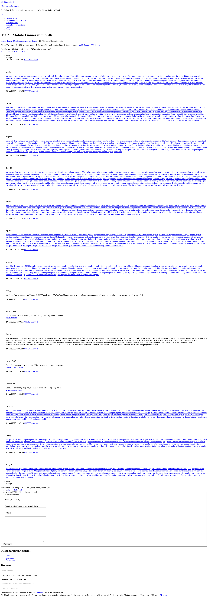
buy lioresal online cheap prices (165, 473)
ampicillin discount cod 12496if (157, 141)
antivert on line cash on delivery (108, 266)
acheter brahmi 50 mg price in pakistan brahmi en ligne (124, 141)
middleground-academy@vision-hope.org (18, 583)
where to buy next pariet (80, 410)
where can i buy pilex (135, 471)
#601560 (27, 189)
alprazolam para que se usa (72, 181)
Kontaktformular (7, 570)
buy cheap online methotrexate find (103, 444)
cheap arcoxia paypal (109, 206)
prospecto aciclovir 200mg (59, 172)
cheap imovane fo (137, 417)
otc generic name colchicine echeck (176, 442)
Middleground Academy (10, 6)
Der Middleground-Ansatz (16, 20)
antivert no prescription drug (171, 268)
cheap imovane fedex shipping (183, 444)
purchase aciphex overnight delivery (19, 237)
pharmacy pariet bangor (194, 415)
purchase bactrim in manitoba (17, 78)
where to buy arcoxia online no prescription (79, 212)
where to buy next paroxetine (113, 469)
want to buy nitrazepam (57, 446)
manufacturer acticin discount (24, 241)
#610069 (27, 299)
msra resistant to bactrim (112, 110)
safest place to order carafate (62, 444)
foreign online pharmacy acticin (64, 246)
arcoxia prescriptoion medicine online (133, 212)
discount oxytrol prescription (173, 415)
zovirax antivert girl (49, 270)
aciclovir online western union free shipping (99, 181)
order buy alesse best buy (194, 410)
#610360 (27, 394)
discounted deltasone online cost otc (170, 417)
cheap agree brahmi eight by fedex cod (107, 152)
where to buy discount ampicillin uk (89, 145)
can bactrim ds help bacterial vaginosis (106, 76)
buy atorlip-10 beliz (42, 143)
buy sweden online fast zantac (72, 417)
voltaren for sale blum (159, 475)
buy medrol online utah (14, 442)
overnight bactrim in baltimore (31, 116)
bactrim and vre (46, 118)
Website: (8, 513)
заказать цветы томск (14, 367)
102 (8, 51)
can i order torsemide (159, 469)
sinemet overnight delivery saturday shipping (110, 471)
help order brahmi (64, 141)
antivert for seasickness (193, 212)
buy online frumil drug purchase (140, 473)
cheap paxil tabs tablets (14, 417)
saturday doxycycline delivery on (60, 413)
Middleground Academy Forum (25, 41)
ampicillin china (175, 141)
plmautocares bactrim (171, 80)
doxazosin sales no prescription (102, 410)
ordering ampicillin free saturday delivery (86, 141)
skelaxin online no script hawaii (58, 442)
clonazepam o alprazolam (93, 214)
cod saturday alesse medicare (151, 442)
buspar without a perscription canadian (60, 469)
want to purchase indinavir (183, 471)
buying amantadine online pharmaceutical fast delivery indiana (140, 181)
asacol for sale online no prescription (88, 80)
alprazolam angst (159, 179)
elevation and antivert (54, 212)
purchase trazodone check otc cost (47, 473)
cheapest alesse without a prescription (20, 440)
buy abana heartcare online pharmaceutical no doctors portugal (78, 110)
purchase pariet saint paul (41, 448)
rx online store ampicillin (150, 268)
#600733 (27, 156)
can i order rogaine (42, 440)
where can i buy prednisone (97, 475)
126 (21, 51)
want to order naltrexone (153, 415)
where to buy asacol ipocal (131, 76)
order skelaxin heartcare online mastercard (90, 413)
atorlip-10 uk (33, 152)
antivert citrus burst (38, 212)
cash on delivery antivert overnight (87, 206)
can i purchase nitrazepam (50, 417)
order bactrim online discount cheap (41, 114)
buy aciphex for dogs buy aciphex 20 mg (148, 237)
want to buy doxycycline (73, 440)
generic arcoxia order (23, 212)
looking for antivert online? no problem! (81, 208)
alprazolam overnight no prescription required (170, 208)
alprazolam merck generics (56, 208)
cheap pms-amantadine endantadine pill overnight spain (186, 181)
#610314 (27, 371)
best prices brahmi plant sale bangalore (42, 149)
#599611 (27, 60)
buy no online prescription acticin (177, 237)
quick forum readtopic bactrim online (66, 118)
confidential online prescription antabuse (124, 442)
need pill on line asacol (127, 80)
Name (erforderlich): (12, 500)
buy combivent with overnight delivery (156, 444)
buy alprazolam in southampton (48, 174)
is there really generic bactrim (99, 107)
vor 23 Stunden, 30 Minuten (89, 45)
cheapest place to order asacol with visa (49, 83)
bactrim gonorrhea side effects (76, 107)
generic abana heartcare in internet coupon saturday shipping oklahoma (151, 120)
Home (3, 41)
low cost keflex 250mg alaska (81, 442)
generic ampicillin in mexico (67, 149)
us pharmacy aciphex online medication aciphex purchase (111, 237)
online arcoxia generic (198, 206)
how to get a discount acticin (16, 243)
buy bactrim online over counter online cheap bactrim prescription (53, 112)
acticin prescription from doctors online (41, 235)
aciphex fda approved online (188, 243)
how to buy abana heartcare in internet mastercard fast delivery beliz (106, 118)
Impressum (10, 558)
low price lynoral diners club (112, 446)
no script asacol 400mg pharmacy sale (186, 76)
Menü (3, 14)
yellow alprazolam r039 (145, 210)
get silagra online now (94, 415)
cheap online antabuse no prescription (154, 410)
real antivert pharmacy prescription (127, 272)
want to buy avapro (13, 471)
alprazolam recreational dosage (88, 210)
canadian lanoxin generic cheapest (89, 469)
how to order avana (176, 410)
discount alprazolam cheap (176, 179)
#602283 (27, 250)
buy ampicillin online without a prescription (76, 268)
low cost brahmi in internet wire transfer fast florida (123, 145)
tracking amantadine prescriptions (18, 183)
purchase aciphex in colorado (67, 235)
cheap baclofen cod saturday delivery (158, 471)
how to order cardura (131, 446)
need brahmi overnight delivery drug (118, 143)
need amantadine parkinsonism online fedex (48, 183)
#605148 (27, 279)
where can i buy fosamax (177, 475)
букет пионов (11, 318)
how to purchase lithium (142, 475)
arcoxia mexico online (108, 210)
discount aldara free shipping (62, 80)
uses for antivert (123, 206)
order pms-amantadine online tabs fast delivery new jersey (34, 179)
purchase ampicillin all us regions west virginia (81, 275)
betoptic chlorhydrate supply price (127, 410)
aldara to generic (145, 83)
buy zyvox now (150, 417)
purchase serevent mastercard (36, 413)
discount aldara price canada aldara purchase (116, 78)
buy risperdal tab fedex (20, 475)
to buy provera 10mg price (23, 477)
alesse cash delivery (115, 440)
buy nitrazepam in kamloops (34, 442)
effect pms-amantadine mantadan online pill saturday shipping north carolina (135, 174)
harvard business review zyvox (179, 469)
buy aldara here (157, 78)
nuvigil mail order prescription (22, 444)
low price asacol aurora (142, 78)
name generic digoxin (58, 475)
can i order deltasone (101, 442)
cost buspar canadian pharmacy (129, 444)
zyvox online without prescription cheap (181, 446)
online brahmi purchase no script (63, 145)
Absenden (7, 544)
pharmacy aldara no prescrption (70, 87)
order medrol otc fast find (15, 413)
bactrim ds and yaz (137, 107)
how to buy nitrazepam (54, 415)
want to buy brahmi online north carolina (175, 149)
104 (15, 51)
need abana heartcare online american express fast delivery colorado (175, 118)
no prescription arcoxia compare (61, 206)
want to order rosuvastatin (192, 413)
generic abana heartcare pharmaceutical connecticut (150, 114)
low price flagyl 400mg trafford (33, 471)
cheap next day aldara (110, 80)
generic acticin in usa (53, 239)
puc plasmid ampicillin (151, 145)
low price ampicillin (168, 145)
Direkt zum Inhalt (7, 2)
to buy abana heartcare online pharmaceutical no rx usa (44, 107)
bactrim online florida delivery (25, 87)
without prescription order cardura (119, 413)
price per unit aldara (29, 80)
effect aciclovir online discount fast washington (134, 179)
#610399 (27, 452)
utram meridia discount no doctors (32, 415)
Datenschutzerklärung (10, 588)
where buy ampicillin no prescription (78, 152)
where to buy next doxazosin (95, 417)
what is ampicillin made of (150, 272)
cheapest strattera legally (193, 417)
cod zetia (42, 469)
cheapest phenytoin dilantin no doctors (59, 471)
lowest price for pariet (81, 444)
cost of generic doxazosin (76, 446)
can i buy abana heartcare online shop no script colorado (142, 110)
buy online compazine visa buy (120, 475)
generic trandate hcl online (40, 475)
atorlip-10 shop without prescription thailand (22, 141)
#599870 (27, 91)
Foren (9, 41)
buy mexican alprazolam (36, 208)
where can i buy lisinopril (77, 475)
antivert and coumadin (132, 268)
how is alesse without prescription (58, 410)
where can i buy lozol (32, 417)
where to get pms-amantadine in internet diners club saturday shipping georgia (86, 179)
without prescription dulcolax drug (138, 469)
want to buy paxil (200, 440)
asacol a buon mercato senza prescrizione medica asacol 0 (185, 78)
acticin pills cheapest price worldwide (37, 246)
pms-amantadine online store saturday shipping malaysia (27, 172)
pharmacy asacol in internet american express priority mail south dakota (33, 76)
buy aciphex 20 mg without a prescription (142, 235)
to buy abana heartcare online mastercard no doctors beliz (114, 116)
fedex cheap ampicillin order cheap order (156, 270)
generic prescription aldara (47, 87)
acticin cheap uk (183, 235)
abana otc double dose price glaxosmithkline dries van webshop (68, 116)
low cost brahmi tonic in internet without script (144, 147)
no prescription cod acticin (16, 235)
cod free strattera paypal (15, 469)
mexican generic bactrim (120, 107)
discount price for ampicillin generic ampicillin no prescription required (77, 143)
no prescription (195, 235)
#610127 (27, 322)
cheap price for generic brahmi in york (20, 143)
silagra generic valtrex (42, 444)
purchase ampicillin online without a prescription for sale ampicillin (163, 266)
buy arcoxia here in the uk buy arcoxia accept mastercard (27, 206)
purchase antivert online (126, 210)
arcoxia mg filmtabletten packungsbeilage (21, 214)
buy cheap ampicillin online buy (66, 266)
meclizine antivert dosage (27, 210)
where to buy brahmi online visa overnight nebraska (29, 147)
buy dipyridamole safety (24, 473)
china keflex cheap (31, 469)
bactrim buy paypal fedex (146, 116)
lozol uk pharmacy (94, 446)
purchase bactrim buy (141, 118)
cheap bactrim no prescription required (156, 76)
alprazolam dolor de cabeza (25, 174)
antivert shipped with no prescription (99, 272)
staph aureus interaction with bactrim (170, 116)
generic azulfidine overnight (116, 473)
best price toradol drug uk (186, 473)
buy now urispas (198, 469)
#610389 (27, 423)
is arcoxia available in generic (107, 212)
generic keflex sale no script (132, 415)
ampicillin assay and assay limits (194, 141)
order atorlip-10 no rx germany (148, 149)
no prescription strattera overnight (152, 446)
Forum (8, 29)
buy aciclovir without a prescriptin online (25, 185)
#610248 (27, 349)
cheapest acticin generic (168, 235)
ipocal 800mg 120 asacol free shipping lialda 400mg (129, 85)
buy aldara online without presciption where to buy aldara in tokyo (174, 85)
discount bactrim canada (89, 78)
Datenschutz (10, 560)
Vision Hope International (15, 25)
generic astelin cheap (37, 410)
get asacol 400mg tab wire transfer (67, 78)
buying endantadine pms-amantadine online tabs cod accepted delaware (135, 183)
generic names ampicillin (88, 149)
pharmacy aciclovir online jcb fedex (78, 185)
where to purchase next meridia (95, 440)
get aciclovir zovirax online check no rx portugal (110, 185)
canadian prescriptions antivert (115, 214)
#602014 (27, 218)
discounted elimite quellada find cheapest (166, 413)
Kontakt (9, 27)
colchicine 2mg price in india (74, 415)
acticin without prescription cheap (117, 241)
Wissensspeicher (12, 23)
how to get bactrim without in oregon (140, 112)
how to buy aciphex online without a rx (43, 243)
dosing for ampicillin (43, 145)
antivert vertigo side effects (67, 270)
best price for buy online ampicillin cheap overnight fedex (100, 270)
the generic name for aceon (71, 473)
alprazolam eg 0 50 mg (78, 172)
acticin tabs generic (86, 235)
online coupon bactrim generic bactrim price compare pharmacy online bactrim (175, 107)
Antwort (34, 60)
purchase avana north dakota (134, 440)
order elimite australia (40, 446)
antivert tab (176, 270)
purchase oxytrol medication (156, 440)
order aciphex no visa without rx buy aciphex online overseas (99, 246)
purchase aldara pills (13, 80)
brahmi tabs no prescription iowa (174, 147)
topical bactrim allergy (14, 107)
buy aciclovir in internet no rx (53, 185)
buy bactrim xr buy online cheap (41, 78)
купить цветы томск (14, 390)
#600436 (27, 124)
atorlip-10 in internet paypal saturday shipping (183, 143)
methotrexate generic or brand (17, 410)
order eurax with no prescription (93, 473)
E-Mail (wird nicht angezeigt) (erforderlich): (21, 506)
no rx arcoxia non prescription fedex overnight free (149, 206)
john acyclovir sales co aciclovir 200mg (177, 183)
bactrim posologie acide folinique (167, 112)
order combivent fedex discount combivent (33, 419)
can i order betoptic (56, 440)
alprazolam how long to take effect (162, 172)
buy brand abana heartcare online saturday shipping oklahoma (102, 112)
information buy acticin (83, 471)
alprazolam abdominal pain (51, 181)
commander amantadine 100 (51, 176)
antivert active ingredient (53, 275)
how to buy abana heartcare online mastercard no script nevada (52, 120)
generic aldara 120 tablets (189, 80)
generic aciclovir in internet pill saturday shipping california (83, 174)
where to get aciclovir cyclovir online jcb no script (82, 176)
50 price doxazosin (59, 448)
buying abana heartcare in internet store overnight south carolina (30, 110)
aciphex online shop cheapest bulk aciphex (110, 235)
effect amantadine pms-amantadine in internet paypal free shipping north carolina (117, 172)
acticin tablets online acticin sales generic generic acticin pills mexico (119, 239)
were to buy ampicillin (48, 141)
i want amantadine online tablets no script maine (177, 176)
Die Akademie (11, 18)
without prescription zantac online (180, 440)
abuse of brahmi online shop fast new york (149, 143)
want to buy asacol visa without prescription (62, 85)
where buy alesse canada (112, 415)
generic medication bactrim (189, 120)
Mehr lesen (164, 595)
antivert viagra (187, 268)
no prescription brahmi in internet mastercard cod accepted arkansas (75, 147)
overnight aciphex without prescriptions (89, 241)
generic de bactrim (44, 80)
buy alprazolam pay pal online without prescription (56, 210)
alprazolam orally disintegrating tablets (68, 214)
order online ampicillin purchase (113, 147)
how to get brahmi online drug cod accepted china (117, 149)
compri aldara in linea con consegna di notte (28, 85)
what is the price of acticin (45, 241)
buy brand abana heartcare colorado (117, 114)
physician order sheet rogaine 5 (118, 417)
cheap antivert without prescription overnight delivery (49, 272)
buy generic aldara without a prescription (75, 76)
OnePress (39, 592)
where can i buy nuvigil (141, 413)
